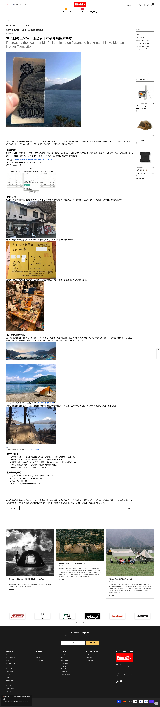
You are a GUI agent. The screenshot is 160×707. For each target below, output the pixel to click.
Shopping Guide (24, 5)
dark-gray (140, 170)
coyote (146, 170)
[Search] (134, 5)
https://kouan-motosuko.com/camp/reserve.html (34, 160)
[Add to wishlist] (153, 103)
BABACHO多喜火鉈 (34, 449)
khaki (143, 170)
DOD (137, 135)
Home (7, 20)
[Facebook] (117, 681)
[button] (145, 34)
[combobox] (132, 5)
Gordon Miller (139, 167)
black (137, 170)
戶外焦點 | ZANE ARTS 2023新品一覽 (72, 563)
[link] (142, 616)
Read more (11, 589)
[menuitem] (145, 34)
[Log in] (144, 5)
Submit (92, 643)
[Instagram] (121, 681)
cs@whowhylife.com (125, 670)
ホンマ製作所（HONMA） (142, 103)
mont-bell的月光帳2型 (46, 403)
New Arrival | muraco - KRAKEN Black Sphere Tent (26, 579)
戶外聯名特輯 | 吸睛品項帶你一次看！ (121, 579)
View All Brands (80, 623)
